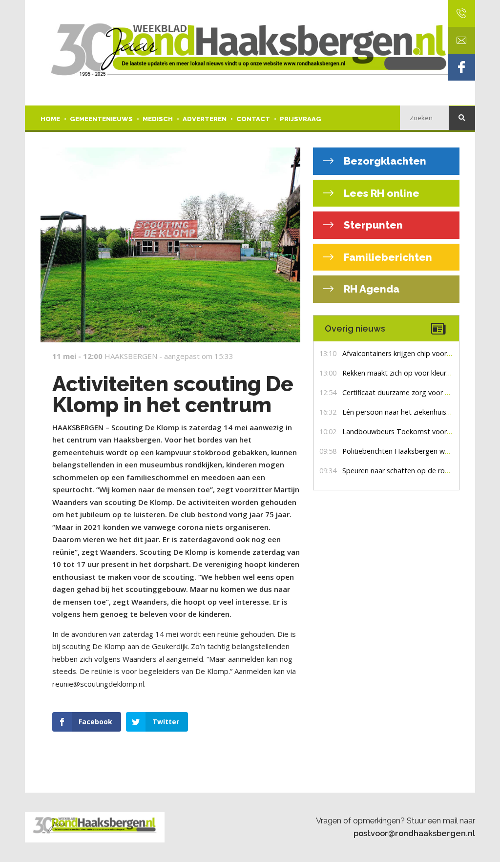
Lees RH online (380, 193)
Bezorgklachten (383, 161)
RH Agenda (370, 289)
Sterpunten (372, 225)
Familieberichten (386, 257)
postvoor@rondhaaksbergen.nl (414, 833)
